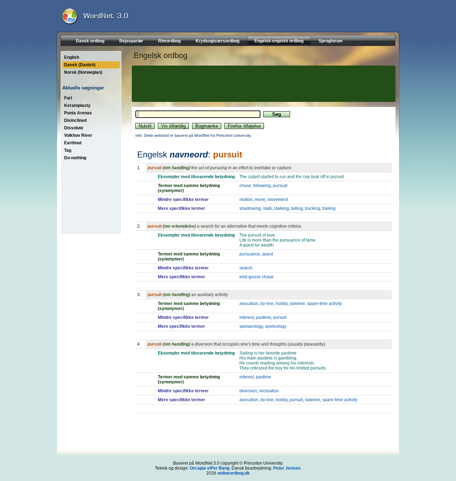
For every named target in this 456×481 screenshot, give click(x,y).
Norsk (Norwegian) (83, 72)
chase (245, 185)
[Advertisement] (262, 84)
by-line (267, 303)
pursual (280, 185)
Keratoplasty (77, 105)
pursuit (279, 317)
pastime (263, 317)
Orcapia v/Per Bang (209, 468)
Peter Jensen (286, 468)
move (260, 199)
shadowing (250, 208)
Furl (68, 97)
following (262, 185)
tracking (312, 208)
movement (278, 199)
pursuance (249, 254)
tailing (297, 208)
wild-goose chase (256, 276)
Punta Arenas (78, 112)
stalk (267, 208)
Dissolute (73, 127)
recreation (269, 390)
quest (267, 254)
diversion (248, 390)
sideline (297, 303)
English (71, 57)
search (246, 267)
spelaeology (251, 326)
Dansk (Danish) (79, 64)
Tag (67, 150)
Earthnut (73, 142)
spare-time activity (324, 303)
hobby (281, 303)
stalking (281, 208)
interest (246, 317)
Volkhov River (78, 135)
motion (246, 199)
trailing (329, 208)
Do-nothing (75, 157)
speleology (275, 326)
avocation (248, 303)
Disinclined (75, 120)
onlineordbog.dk (233, 473)
